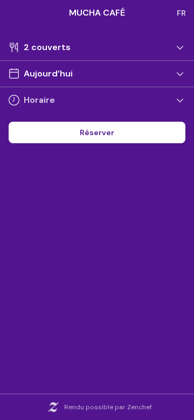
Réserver (97, 132)
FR (181, 13)
